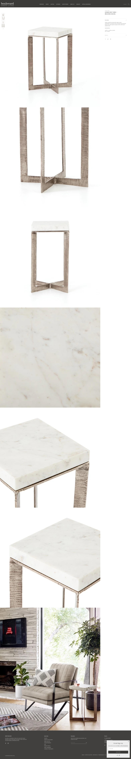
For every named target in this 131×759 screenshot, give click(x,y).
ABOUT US (72, 4)
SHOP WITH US (47, 741)
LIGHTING (52, 4)
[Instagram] (119, 755)
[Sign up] (86, 742)
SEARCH (45, 738)
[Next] (3, 29)
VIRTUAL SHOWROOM (86, 4)
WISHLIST (78, 4)
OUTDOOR (58, 4)
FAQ (45, 744)
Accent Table (107, 10)
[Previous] (3, 11)
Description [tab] (107, 20)
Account (125, 4)
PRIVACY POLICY (47, 745)
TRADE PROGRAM (47, 742)
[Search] (128, 4)
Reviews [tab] (106, 35)
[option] (3, 15)
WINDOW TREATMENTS (48, 748)
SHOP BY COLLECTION (48, 739)
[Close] (128, 741)
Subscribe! (118, 752)
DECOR (47, 4)
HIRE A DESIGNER (47, 747)
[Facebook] (117, 755)
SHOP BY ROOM (65, 4)
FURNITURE (41, 4)
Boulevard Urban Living (11, 755)
